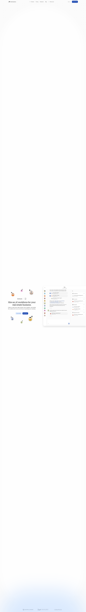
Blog (46, 1)
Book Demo (25, 313)
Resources (52, 1)
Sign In (69, 1)
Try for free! (75, 1)
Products (32, 1)
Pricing (37, 1)
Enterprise (42, 1)
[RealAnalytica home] (12, 2)
